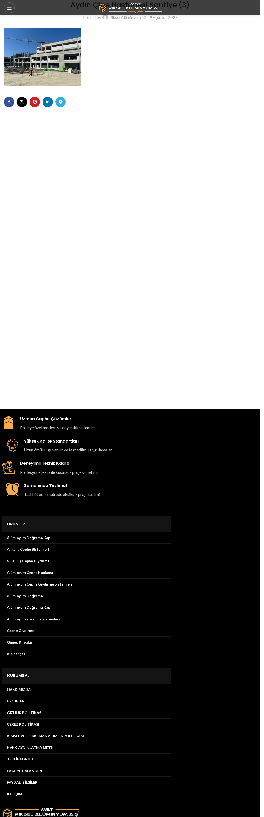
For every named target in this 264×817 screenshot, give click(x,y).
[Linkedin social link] (48, 102)
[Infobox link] (64, 423)
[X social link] (22, 102)
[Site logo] (130, 7)
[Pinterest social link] (35, 102)
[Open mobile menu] (9, 8)
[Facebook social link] (9, 102)
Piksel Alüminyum (125, 17)
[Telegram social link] (60, 102)
